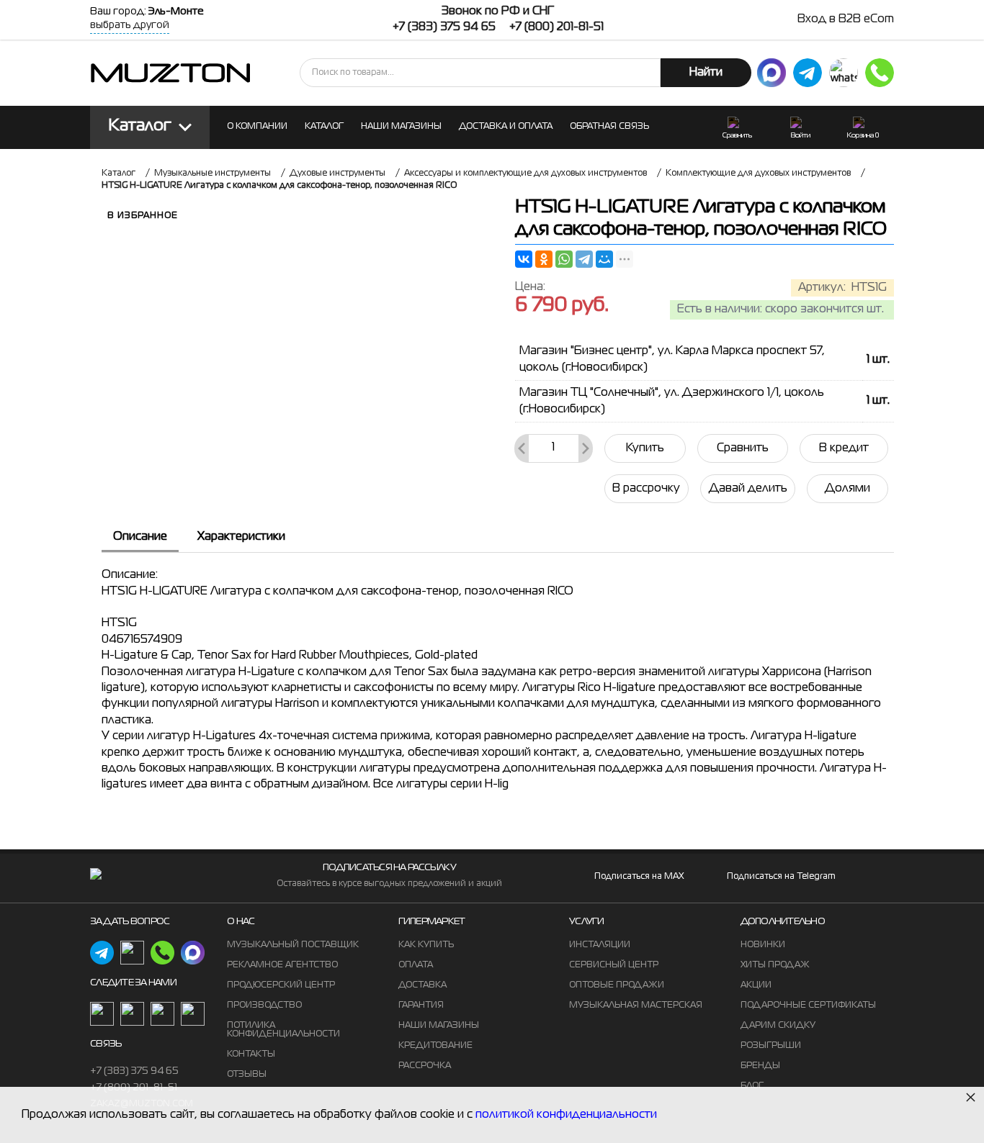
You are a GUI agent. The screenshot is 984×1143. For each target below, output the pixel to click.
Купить (645, 448)
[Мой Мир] (604, 259)
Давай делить (748, 489)
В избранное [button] (142, 216)
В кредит (844, 448)
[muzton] (771, 72)
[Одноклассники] (544, 259)
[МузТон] (170, 73)
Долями (847, 489)
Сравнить (743, 448)
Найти (706, 73)
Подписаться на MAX (639, 876)
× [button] (971, 1096)
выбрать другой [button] (129, 25)
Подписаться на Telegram (781, 876)
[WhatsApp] (564, 259)
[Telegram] (584, 259)
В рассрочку (646, 489)
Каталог (140, 126)
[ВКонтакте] (523, 259)
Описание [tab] (140, 537)
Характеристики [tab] (241, 537)
